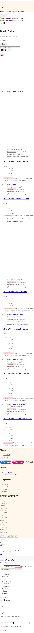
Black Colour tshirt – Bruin (15, 329)
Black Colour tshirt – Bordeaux (17, 418)
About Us (6, 574)
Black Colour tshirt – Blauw (16, 374)
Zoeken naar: (3, 562)
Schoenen (6, 484)
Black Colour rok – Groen (15, 291)
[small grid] (5, 49)
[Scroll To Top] (1, 555)
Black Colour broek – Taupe (16, 198)
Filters (4, 45)
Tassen (5, 491)
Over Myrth (6, 455)
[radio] (22, 168)
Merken (5, 593)
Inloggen (3, 630)
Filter (2, 55)
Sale (4, 579)
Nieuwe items (7, 581)
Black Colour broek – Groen (16, 161)
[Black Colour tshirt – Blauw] (15, 359)
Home (1, 36)
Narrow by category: (26, 566)
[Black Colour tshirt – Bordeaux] (16, 404)
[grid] (1, 49)
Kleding (5, 486)
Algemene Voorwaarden (10, 474)
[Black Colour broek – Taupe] (15, 184)
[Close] (0, 542)
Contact (5, 457)
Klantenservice (7, 472)
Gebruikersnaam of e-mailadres (11, 616)
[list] (9, 49)
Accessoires (6, 489)
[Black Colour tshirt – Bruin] (15, 314)
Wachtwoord (6, 622)
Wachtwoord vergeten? (15, 626)
